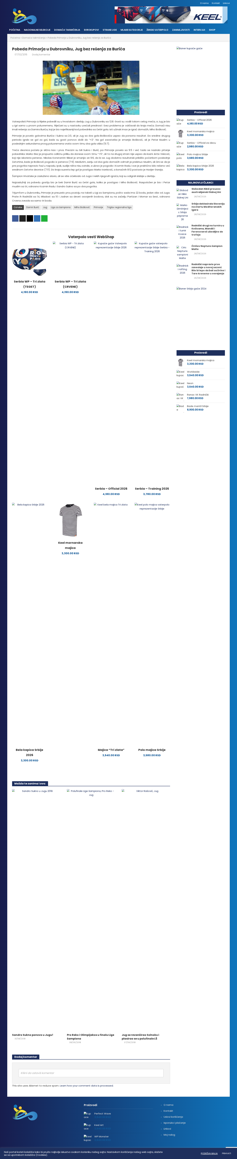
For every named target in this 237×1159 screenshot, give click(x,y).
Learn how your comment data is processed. (87, 1085)
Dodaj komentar (41, 54)
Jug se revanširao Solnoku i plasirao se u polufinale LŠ (140, 1037)
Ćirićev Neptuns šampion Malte (207, 248)
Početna (14, 29)
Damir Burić (32, 207)
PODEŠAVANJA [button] (209, 1153)
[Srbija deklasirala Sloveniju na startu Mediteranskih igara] (182, 212)
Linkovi (226, 3)
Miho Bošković (82, 207)
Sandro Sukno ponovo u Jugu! (32, 1035)
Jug (45, 207)
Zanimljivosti (181, 29)
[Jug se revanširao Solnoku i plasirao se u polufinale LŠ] (146, 910)
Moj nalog (169, 1134)
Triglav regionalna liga (119, 207)
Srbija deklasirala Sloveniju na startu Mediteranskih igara (208, 206)
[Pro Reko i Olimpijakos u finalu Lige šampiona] (91, 910)
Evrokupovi (91, 29)
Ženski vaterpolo (157, 29)
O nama (204, 3)
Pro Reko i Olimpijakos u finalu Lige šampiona (90, 1037)
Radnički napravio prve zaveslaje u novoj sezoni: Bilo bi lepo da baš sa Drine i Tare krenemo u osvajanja (208, 269)
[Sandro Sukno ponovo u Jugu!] (36, 910)
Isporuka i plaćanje (175, 1122)
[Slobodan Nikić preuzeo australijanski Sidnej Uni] (182, 194)
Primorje (98, 207)
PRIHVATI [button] (226, 1153)
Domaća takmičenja (67, 29)
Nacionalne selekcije (37, 29)
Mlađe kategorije (132, 29)
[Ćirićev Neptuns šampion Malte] (182, 252)
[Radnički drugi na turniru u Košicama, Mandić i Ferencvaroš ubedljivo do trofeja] (182, 232)
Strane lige (110, 29)
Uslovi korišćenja (173, 1116)
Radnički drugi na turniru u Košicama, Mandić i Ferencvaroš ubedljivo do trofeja (208, 230)
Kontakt (216, 3)
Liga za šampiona (60, 207)
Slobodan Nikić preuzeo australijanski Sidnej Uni (206, 190)
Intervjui (199, 29)
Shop (212, 29)
